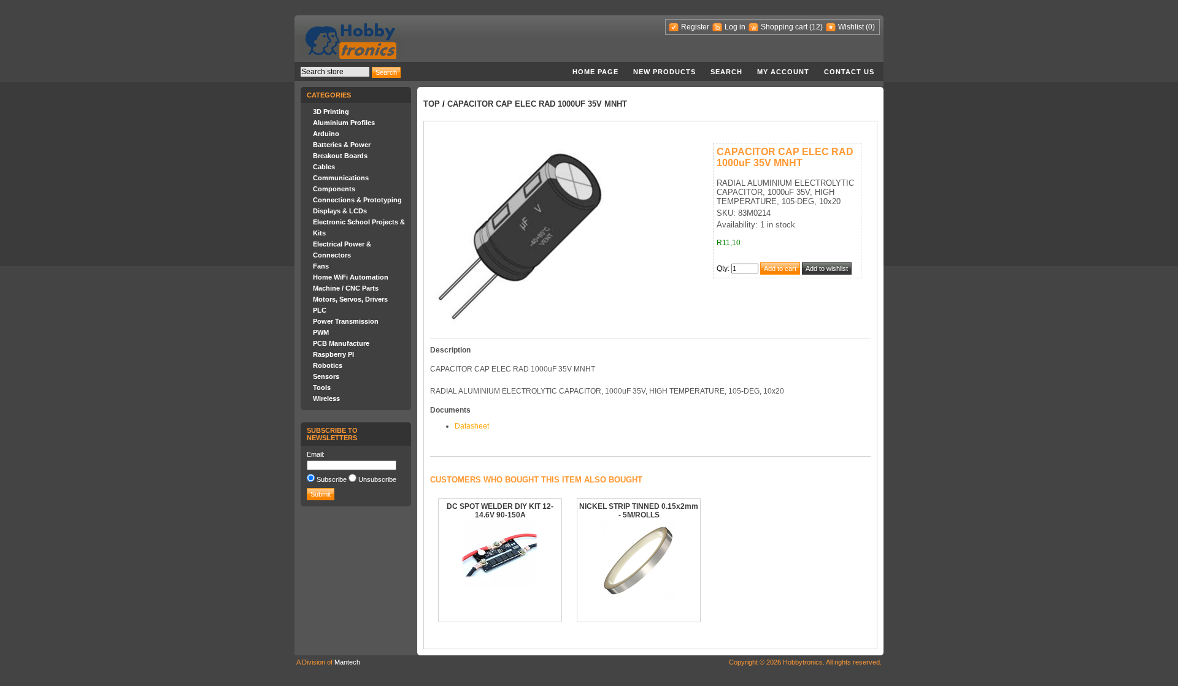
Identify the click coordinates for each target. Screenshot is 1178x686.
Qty (722, 268)
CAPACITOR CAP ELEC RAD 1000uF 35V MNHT (537, 104)
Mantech (347, 662)
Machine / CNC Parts (346, 288)
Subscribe (332, 479)
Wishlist (851, 27)
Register (695, 27)
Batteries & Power (342, 144)
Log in (735, 27)
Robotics (327, 365)
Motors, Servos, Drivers (350, 299)
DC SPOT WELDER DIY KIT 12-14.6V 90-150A (500, 510)
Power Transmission (346, 321)
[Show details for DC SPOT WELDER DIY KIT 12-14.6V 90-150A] (500, 583)
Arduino (326, 133)
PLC (319, 310)
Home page (595, 71)
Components (334, 188)
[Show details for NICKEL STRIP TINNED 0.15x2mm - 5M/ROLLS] (639, 596)
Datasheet (472, 426)
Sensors (326, 376)
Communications (341, 177)
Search (726, 71)
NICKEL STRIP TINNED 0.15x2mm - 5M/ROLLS (638, 510)
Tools (322, 387)
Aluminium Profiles (344, 122)
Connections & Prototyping (357, 200)
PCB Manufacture (341, 343)
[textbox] (335, 72)
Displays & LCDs (340, 211)
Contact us (849, 71)
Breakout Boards (340, 155)
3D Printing (331, 111)
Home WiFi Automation (350, 277)
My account (783, 71)
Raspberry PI (333, 354)
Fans (321, 266)
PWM (321, 332)
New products (664, 71)
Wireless (326, 398)
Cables (324, 166)
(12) (816, 27)
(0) (870, 27)
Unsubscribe (377, 479)
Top (431, 104)
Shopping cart (784, 27)
